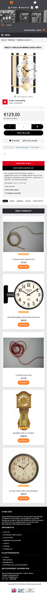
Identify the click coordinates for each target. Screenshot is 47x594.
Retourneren (7, 560)
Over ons (6, 532)
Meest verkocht (23, 211)
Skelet (12, 201)
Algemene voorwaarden (12, 540)
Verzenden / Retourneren (12, 535)
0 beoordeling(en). (22, 147)
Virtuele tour (8, 549)
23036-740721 (38, 201)
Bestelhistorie (8, 562)
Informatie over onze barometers (15, 565)
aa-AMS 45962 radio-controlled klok (24, 491)
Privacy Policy (8, 537)
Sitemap (6, 546)
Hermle (28, 201)
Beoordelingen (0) (24, 168)
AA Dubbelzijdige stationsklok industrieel (23, 317)
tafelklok (20, 201)
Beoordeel (35, 147)
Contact (6, 543)
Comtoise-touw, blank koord (23, 259)
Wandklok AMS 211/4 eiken (23, 433)
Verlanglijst (16, 140)
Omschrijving (23, 163)
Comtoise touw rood (23, 375)
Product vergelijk (31, 140)
